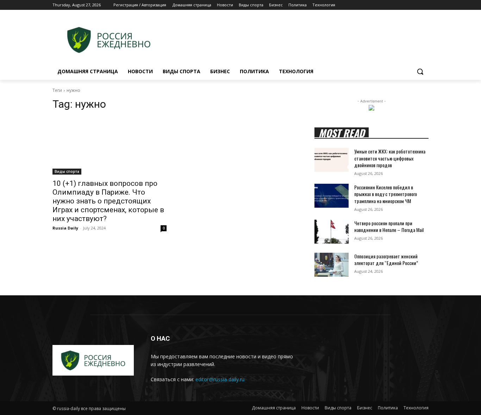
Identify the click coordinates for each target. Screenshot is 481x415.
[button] (420, 71)
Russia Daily (65, 228)
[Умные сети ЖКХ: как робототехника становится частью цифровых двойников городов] (331, 160)
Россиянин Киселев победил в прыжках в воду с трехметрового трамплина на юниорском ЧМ (385, 194)
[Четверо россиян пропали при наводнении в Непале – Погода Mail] (331, 232)
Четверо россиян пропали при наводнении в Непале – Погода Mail (389, 226)
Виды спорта (67, 171)
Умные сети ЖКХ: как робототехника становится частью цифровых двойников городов (389, 158)
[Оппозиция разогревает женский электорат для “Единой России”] (331, 265)
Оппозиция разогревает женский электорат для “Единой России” (386, 259)
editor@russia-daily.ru (219, 379)
